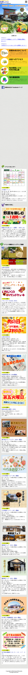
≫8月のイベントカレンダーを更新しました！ (14, 45)
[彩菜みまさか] (10, 2)
